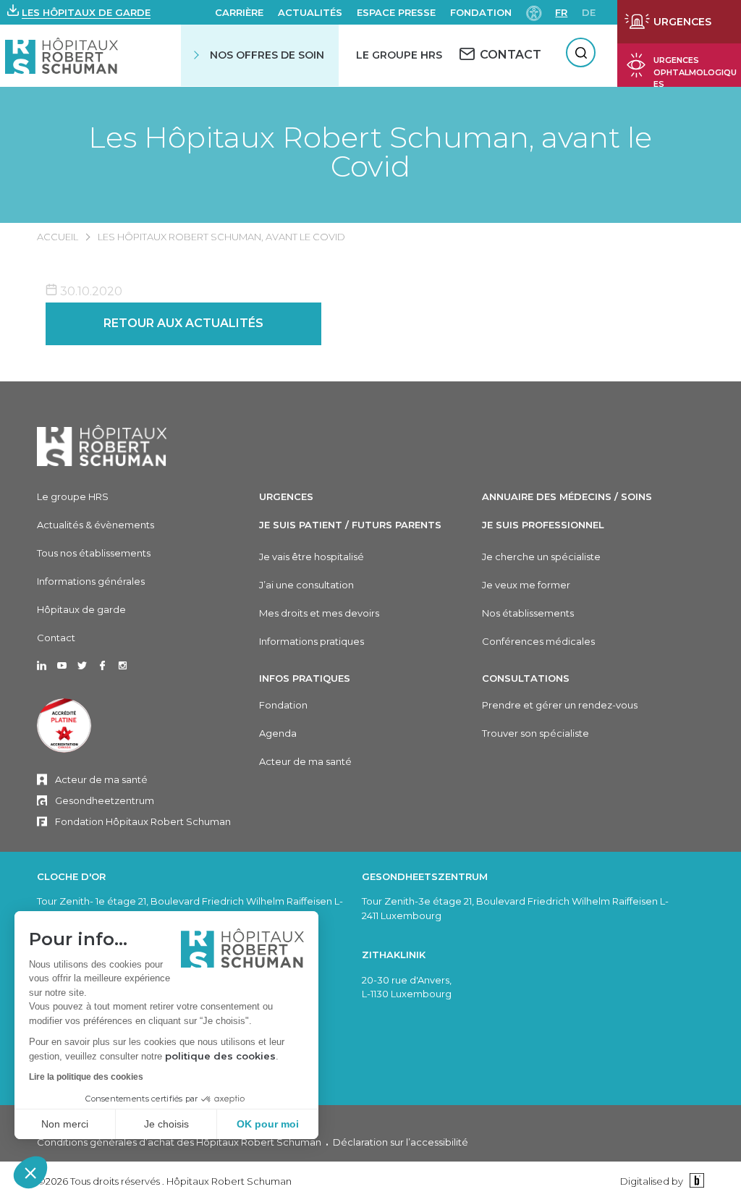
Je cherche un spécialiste (541, 556)
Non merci (64, 1124)
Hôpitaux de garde (81, 609)
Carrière (239, 12)
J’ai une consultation (306, 585)
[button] (30, 1172)
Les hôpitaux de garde (86, 12)
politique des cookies (220, 1056)
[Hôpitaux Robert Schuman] (102, 445)
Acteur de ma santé (101, 779)
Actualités (310, 12)
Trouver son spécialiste (535, 733)
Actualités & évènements (95, 524)
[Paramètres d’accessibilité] (534, 12)
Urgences (286, 496)
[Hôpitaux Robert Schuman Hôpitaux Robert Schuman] (62, 55)
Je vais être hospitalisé (311, 556)
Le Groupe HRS (399, 55)
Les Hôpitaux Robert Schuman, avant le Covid (370, 152)
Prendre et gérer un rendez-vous (560, 705)
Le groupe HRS (73, 496)
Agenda (278, 733)
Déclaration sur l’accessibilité (400, 1142)
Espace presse (396, 12)
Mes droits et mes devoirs (319, 613)
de (589, 12)
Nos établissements (528, 613)
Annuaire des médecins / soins (567, 496)
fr (561, 12)
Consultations (525, 678)
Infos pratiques (304, 678)
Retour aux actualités (183, 323)
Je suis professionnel (543, 524)
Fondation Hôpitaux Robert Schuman (143, 821)
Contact (56, 637)
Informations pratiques (311, 641)
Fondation (481, 12)
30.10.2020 (89, 291)
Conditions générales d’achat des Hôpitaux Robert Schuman (179, 1142)
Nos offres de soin (267, 55)
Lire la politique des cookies (86, 1077)
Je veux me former (526, 585)
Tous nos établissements (94, 553)
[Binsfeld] (695, 1181)
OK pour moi (268, 1124)
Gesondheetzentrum (104, 800)
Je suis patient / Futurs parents (350, 524)
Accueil (57, 236)
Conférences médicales (538, 641)
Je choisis (166, 1124)
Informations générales (91, 581)
